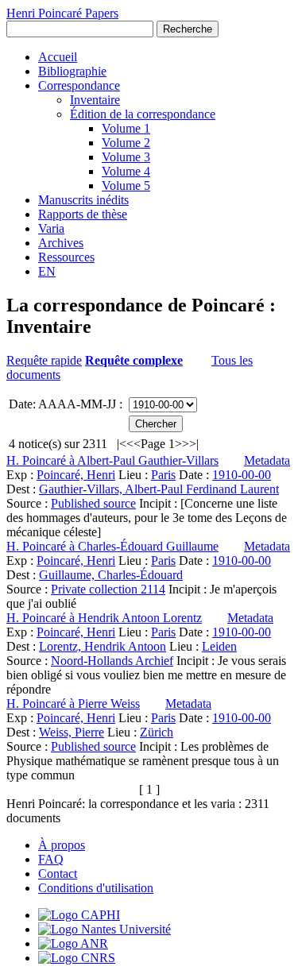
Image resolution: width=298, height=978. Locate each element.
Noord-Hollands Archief (112, 660)
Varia (51, 228)
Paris (163, 474)
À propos (61, 845)
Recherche (187, 29)
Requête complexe (134, 360)
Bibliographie (72, 71)
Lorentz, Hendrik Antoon (102, 646)
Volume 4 (126, 171)
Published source (93, 503)
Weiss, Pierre (71, 732)
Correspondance (79, 85)
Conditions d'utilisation (95, 888)
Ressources (66, 257)
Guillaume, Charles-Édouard (111, 575)
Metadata (267, 460)
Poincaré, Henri (76, 474)
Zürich (156, 732)
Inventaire (95, 99)
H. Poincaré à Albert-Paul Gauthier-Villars (112, 460)
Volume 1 (126, 128)
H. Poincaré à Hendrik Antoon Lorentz (104, 617)
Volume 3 (126, 157)
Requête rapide (44, 360)
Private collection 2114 (108, 589)
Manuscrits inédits (83, 200)
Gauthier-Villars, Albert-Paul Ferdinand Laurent (159, 489)
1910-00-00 (241, 474)
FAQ (51, 859)
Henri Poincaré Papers (62, 13)
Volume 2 (126, 142)
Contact (57, 873)
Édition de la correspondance (142, 114)
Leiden (219, 646)
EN (47, 271)
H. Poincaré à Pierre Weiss (73, 703)
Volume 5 (126, 185)
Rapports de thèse (82, 214)
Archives (60, 242)
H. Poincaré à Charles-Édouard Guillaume (112, 546)
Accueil (57, 57)
